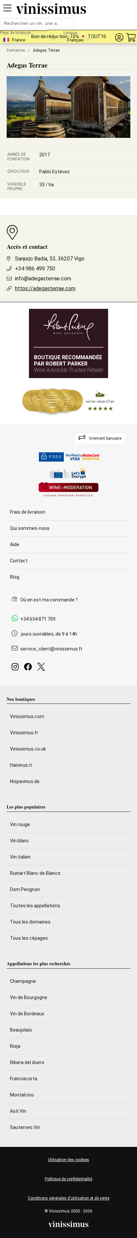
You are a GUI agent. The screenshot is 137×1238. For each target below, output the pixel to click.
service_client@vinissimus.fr (51, 648)
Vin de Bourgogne (28, 997)
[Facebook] (29, 668)
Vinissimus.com (27, 716)
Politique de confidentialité (68, 1179)
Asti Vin (18, 1111)
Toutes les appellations (35, 905)
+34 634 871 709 (38, 619)
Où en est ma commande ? (49, 599)
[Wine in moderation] (68, 490)
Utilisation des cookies (68, 1159)
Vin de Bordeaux (27, 1013)
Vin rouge (20, 824)
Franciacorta (23, 1078)
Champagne (23, 981)
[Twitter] (42, 668)
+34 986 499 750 (35, 268)
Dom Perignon (25, 889)
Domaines (16, 50)
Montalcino (22, 1094)
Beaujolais (21, 1030)
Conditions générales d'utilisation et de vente (68, 1198)
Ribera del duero (27, 1062)
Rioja (15, 1046)
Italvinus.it (21, 765)
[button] (119, 37)
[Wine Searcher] (68, 401)
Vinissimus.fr (24, 732)
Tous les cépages (29, 938)
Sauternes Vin (25, 1127)
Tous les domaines (30, 922)
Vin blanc (19, 840)
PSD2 (55, 457)
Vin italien (20, 857)
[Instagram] (16, 668)
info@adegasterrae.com (43, 278)
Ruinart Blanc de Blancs (35, 873)
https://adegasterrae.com (45, 288)
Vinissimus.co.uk (28, 749)
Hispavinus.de (25, 781)
